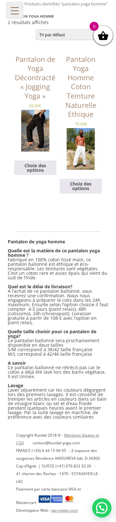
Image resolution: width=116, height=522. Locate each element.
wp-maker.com (64, 510)
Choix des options (35, 167)
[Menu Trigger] (15, 10)
